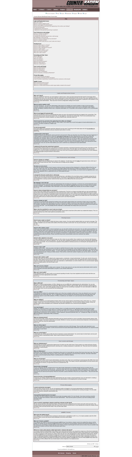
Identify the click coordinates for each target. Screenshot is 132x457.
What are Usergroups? (39, 70)
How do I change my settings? (41, 33)
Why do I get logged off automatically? (43, 25)
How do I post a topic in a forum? (42, 45)
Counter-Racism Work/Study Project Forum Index (45, 16)
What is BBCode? (38, 56)
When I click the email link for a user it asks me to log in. (47, 41)
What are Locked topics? (40, 64)
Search (62, 13)
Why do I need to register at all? (41, 23)
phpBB (63, 449)
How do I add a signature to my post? (43, 47)
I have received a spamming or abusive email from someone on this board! (52, 79)
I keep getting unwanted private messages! (44, 77)
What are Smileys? (38, 59)
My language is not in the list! (41, 37)
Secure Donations (51, 13)
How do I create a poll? (39, 48)
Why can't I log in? (38, 22)
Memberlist (68, 13)
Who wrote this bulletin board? (41, 82)
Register (75, 13)
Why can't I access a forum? (40, 51)
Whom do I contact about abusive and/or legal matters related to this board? (52, 85)
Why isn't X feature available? (41, 84)
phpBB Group (75, 416)
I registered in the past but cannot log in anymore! (46, 30)
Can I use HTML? (38, 57)
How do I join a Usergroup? (40, 71)
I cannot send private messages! (42, 76)
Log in (85, 13)
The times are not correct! (40, 35)
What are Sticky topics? (39, 62)
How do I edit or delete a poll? (41, 50)
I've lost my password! (39, 27)
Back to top (36, 101)
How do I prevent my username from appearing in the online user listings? (52, 26)
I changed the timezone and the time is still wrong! (46, 36)
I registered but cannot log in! (41, 28)
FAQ (58, 13)
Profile (80, 13)
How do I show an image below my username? (45, 38)
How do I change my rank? (40, 40)
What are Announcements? (40, 61)
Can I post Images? (38, 60)
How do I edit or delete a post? (41, 46)
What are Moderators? (39, 69)
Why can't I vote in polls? (40, 52)
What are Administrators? (40, 67)
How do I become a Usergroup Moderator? (44, 72)
